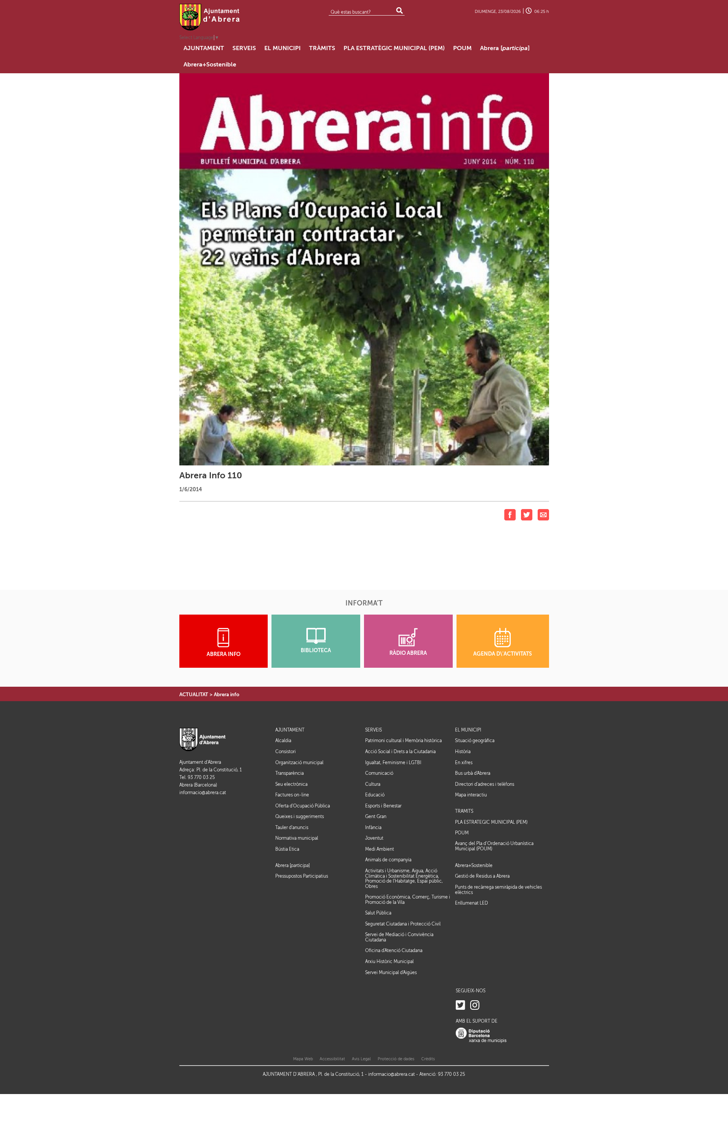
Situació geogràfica (474, 740)
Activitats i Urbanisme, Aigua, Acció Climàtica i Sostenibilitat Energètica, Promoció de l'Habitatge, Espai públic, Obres (404, 878)
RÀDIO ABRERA (408, 653)
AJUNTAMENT (289, 730)
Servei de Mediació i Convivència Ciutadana (399, 937)
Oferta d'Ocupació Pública (302, 806)
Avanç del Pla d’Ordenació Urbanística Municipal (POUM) (494, 846)
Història (463, 751)
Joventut (374, 838)
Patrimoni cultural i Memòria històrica (403, 740)
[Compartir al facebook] (510, 514)
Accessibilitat (332, 1058)
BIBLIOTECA (316, 650)
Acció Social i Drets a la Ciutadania (400, 751)
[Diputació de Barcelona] (481, 1035)
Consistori (285, 751)
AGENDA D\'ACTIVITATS (502, 654)
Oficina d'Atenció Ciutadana (393, 950)
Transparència (289, 773)
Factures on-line (292, 795)
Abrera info (226, 694)
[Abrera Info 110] (364, 269)
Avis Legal (361, 1058)
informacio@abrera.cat (202, 792)
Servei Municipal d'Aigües (391, 972)
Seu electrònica (291, 784)
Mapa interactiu (471, 795)
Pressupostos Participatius (301, 876)
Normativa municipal (296, 838)
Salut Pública (378, 913)
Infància (373, 827)
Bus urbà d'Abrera (472, 773)
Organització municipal (299, 762)
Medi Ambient (379, 849)
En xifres (463, 762)
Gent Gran (375, 816)
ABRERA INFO (223, 654)
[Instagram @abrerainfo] (475, 1005)
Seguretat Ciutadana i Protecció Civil (403, 924)
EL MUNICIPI (468, 730)
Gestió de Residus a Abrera (482, 876)
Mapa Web (303, 1058)
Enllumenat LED (471, 903)
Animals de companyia (388, 859)
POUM (462, 833)
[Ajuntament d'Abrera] (209, 17)
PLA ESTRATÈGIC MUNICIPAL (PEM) (491, 822)
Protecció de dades (396, 1058)
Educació (374, 795)
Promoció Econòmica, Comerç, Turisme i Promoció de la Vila (407, 899)
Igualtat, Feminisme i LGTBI (393, 762)
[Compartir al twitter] (526, 514)
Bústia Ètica (287, 849)
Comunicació (379, 773)
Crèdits (428, 1058)
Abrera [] (292, 865)
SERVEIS (373, 730)
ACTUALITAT (193, 694)
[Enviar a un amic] (543, 514)
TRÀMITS (464, 811)
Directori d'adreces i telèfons (484, 784)
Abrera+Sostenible (474, 865)
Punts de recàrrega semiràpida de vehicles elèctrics (498, 889)
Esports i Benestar (383, 806)
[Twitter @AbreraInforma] (460, 1005)
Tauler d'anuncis (291, 827)
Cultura (372, 784)
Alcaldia (283, 740)
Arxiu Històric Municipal (389, 961)
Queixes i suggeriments (299, 816)
